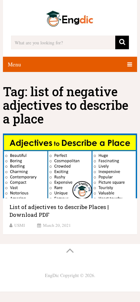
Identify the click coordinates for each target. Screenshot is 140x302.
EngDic (52, 275)
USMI (19, 225)
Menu (14, 64)
